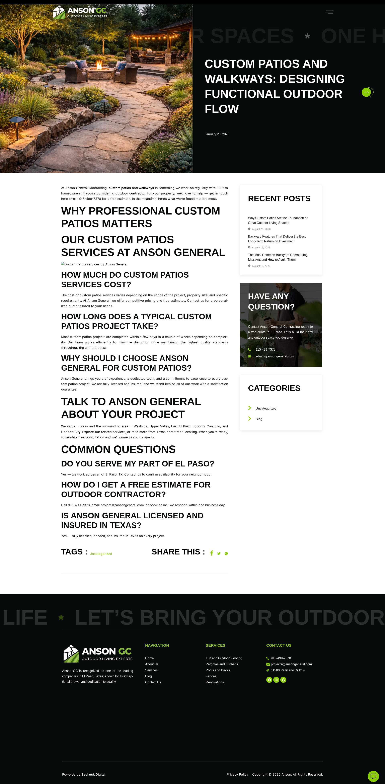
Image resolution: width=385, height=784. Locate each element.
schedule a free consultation (82, 437)
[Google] (283, 680)
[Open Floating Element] (373, 776)
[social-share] (211, 552)
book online (159, 505)
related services (113, 432)
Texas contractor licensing (177, 432)
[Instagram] (276, 680)
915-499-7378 (90, 199)
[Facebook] (269, 680)
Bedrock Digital (93, 774)
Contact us (195, 300)
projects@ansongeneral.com (122, 505)
